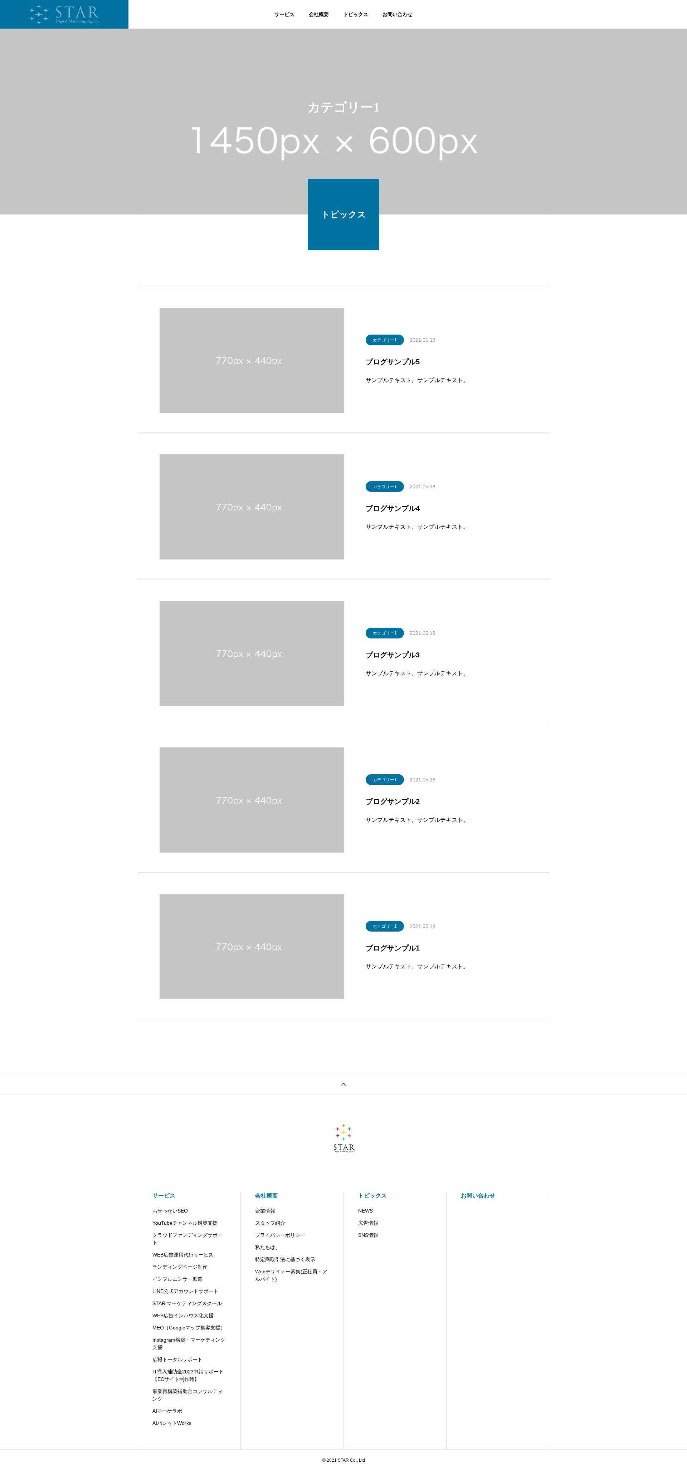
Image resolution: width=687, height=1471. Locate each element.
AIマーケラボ (167, 1411)
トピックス (355, 14)
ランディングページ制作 (180, 1267)
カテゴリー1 (385, 339)
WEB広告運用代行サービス (183, 1255)
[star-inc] (64, 14)
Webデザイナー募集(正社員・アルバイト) (291, 1275)
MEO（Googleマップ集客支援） (188, 1328)
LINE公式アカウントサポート (185, 1291)
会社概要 (319, 14)
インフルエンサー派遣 (177, 1279)
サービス (284, 14)
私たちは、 (267, 1247)
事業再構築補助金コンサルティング (187, 1395)
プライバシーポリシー (280, 1235)
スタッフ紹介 (270, 1223)
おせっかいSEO (170, 1211)
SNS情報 (368, 1235)
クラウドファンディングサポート (187, 1238)
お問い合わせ (398, 14)
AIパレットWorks (171, 1423)
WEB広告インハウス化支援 (183, 1315)
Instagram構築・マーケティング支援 (188, 1343)
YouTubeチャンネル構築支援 (185, 1223)
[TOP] (343, 1084)
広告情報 (368, 1223)
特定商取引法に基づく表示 (285, 1259)
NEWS (365, 1211)
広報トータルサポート (177, 1359)
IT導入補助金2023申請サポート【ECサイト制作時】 (188, 1375)
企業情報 (265, 1211)
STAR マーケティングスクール (187, 1303)
